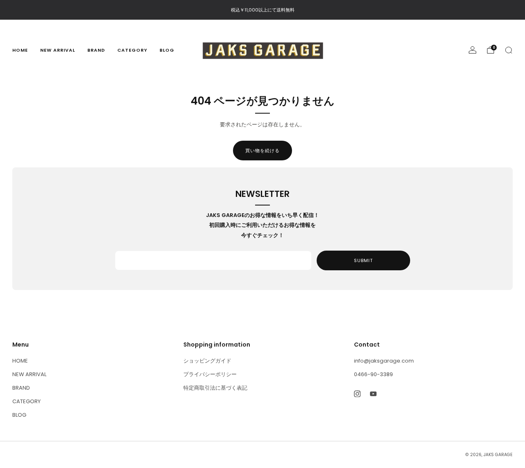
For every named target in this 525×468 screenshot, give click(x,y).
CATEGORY (132, 50)
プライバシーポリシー (210, 374)
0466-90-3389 (373, 374)
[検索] (508, 50)
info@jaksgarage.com (384, 361)
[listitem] (263, 10)
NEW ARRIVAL (57, 50)
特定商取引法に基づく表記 (215, 388)
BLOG (167, 50)
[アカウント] (472, 50)
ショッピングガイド (207, 361)
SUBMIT (363, 260)
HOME (20, 50)
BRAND (96, 50)
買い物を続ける (262, 150)
